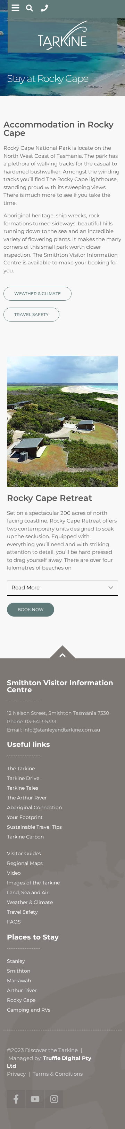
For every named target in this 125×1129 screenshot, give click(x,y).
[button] (62, 588)
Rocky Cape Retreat (49, 498)
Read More (25, 588)
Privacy (16, 1073)
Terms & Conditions (58, 1073)
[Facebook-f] (16, 1099)
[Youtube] (35, 1099)
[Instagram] (54, 1099)
